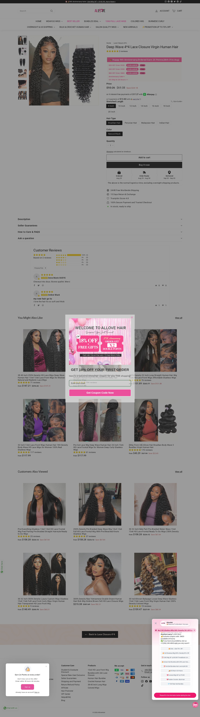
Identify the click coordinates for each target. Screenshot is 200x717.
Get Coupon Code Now (100, 392)
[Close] (132, 317)
